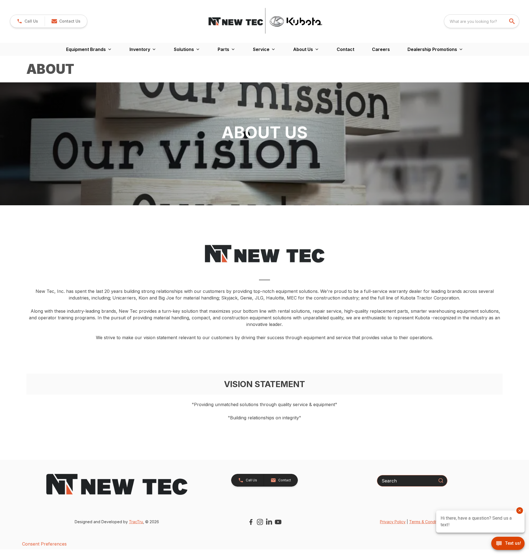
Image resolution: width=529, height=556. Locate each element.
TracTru (136, 521)
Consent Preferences (44, 544)
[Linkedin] (269, 521)
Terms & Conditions (426, 521)
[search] (512, 21)
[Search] (441, 480)
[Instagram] (260, 521)
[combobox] (481, 21)
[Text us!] (508, 543)
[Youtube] (278, 521)
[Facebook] (250, 521)
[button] (27, 21)
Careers (381, 49)
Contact (345, 49)
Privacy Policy (393, 521)
